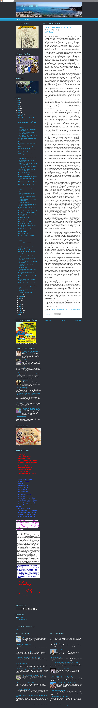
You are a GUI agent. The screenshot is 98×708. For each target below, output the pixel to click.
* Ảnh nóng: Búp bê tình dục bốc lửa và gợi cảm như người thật (31, 352)
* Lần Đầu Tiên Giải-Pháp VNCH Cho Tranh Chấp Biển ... (26, 236)
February (21, 310)
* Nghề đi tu (21, 277)
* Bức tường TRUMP (55, 643)
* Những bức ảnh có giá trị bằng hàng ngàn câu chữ (28, 651)
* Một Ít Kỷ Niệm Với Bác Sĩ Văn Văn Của (27, 176)
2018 (18, 104)
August (20, 298)
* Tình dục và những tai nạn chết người (27, 146)
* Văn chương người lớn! (27, 359)
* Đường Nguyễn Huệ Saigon (24, 242)
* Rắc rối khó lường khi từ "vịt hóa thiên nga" (26, 682)
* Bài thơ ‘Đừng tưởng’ (21, 416)
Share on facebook (49, 32)
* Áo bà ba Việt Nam (22, 267)
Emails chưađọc (27, 5)
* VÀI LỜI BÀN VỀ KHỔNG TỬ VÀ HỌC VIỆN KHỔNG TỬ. (27, 123)
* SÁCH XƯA (21, 191)
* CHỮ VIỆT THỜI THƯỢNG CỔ (23, 663)
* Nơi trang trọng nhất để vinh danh (26, 219)
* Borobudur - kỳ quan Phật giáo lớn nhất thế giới (33, 675)
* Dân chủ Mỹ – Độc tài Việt (24, 221)
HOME (18, 19)
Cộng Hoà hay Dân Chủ (55, 657)
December (21, 114)
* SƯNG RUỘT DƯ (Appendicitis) (23, 644)
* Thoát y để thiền (26, 380)
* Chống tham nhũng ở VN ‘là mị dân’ (26, 246)
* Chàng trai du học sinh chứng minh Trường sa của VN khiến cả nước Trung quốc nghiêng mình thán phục (28, 395)
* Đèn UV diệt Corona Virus (22, 402)
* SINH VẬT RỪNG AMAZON (23, 689)
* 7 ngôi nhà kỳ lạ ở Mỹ (23, 248)
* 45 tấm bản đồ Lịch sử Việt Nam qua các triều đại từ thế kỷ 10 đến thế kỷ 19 (31, 409)
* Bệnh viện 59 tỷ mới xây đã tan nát (26, 233)
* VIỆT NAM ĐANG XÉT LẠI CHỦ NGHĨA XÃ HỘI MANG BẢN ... (27, 136)
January (21, 312)
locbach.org (20, 617)
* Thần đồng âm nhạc (20, 367)
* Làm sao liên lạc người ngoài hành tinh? (27, 210)
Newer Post (48, 320)
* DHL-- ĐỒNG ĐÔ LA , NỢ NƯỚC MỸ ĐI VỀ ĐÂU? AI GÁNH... (27, 164)
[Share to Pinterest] (60, 314)
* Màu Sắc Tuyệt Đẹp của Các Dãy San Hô (66, 682)
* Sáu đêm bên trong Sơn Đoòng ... (26, 115)
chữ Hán (27, 481)
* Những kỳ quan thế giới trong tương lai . (27, 275)
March (20, 308)
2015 (18, 110)
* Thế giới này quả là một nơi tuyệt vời (27, 121)
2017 (18, 106)
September (21, 296)
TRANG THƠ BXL (27, 19)
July (20, 300)
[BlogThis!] (56, 314)
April (20, 306)
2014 (18, 112)
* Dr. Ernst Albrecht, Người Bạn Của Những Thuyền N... (26, 185)
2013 (18, 314)
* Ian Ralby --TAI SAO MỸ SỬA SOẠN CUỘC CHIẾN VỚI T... (27, 205)
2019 (18, 102)
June (20, 302)
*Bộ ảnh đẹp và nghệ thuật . (24, 249)
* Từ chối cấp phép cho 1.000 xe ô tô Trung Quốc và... (26, 197)
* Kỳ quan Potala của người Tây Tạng (26, 244)
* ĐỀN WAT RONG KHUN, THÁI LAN (59, 696)
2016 (18, 108)
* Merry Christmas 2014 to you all (25, 151)
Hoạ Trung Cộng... (60, 649)
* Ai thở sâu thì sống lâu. (23, 202)
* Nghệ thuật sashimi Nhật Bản (63, 669)
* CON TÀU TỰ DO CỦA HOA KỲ (25, 223)
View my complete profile (21, 619)
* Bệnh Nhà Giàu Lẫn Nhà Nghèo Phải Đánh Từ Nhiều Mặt (26, 170)
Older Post (78, 320)
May (20, 304)
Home (63, 320)
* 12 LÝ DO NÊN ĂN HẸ (23, 217)
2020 (18, 100)
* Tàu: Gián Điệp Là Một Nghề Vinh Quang (27, 212)
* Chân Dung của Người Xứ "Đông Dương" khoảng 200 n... (26, 133)
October (21, 294)
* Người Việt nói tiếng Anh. (22, 387)
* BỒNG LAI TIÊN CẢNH (23, 231)
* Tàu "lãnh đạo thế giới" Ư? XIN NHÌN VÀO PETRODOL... (27, 200)
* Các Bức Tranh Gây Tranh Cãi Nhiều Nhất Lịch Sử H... (26, 252)
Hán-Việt (28, 494)
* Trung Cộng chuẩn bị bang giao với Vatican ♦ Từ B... (26, 179)
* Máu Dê (20, 141)
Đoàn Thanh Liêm (48, 31)
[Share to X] (57, 314)
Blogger (67, 705)
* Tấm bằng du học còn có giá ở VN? (26, 292)
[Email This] (55, 314)
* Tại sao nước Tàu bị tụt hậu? (25, 174)
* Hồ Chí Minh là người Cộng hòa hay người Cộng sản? (26, 118)
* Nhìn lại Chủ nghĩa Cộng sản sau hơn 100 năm (61, 676)
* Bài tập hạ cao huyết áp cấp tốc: (58, 690)
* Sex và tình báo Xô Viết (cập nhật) (26, 172)
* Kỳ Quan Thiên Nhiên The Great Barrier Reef (32, 637)
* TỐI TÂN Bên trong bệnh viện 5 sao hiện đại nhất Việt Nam (29, 669)
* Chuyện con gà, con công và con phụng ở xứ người (28, 657)
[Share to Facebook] (59, 314)
